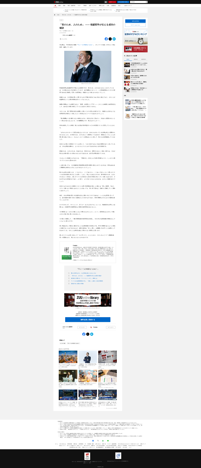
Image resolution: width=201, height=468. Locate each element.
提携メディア (143, 443)
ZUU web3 (125, 447)
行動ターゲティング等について (88, 447)
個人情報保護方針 (99, 447)
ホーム (56, 443)
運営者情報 (69, 443)
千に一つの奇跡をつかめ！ (85, 44)
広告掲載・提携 (90, 443)
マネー (79, 5)
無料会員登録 (135, 21)
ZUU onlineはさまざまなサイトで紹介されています (128, 443)
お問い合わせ (98, 443)
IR (85, 443)
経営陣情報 (81, 443)
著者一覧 (104, 443)
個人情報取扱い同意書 (109, 447)
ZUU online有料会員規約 (111, 445)
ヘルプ (130, 447)
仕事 (108, 5)
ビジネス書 (62, 343)
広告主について (62, 445)
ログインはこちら (135, 25)
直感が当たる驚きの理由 (77, 283)
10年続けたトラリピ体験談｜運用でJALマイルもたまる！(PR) (101, 10)
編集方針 (93, 445)
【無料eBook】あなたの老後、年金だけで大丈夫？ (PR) (126, 10)
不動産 (85, 5)
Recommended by (109, 408)
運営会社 (75, 443)
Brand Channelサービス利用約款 (135, 445)
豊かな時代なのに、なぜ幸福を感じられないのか (83, 273)
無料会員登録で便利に (123, 2)
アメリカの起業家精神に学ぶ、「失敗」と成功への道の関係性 (87, 281)
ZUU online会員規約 (100, 445)
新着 (59, 5)
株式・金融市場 (71, 5)
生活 (119, 5)
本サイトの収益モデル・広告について (74, 445)
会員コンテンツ (128, 5)
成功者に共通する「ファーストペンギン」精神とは (84, 278)
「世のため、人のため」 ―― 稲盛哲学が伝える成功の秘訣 (86, 275)
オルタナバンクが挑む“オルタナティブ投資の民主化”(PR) (76, 10)
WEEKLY (136, 59)
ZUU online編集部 (67, 35)
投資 (64, 5)
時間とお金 (101, 5)
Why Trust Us (87, 445)
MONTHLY (143, 59)
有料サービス (112, 2)
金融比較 (113, 5)
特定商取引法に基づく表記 (75, 447)
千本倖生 (95, 327)
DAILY (128, 59)
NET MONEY (118, 447)
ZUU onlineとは (62, 443)
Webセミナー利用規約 (122, 445)
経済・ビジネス (92, 5)
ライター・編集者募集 (111, 443)
